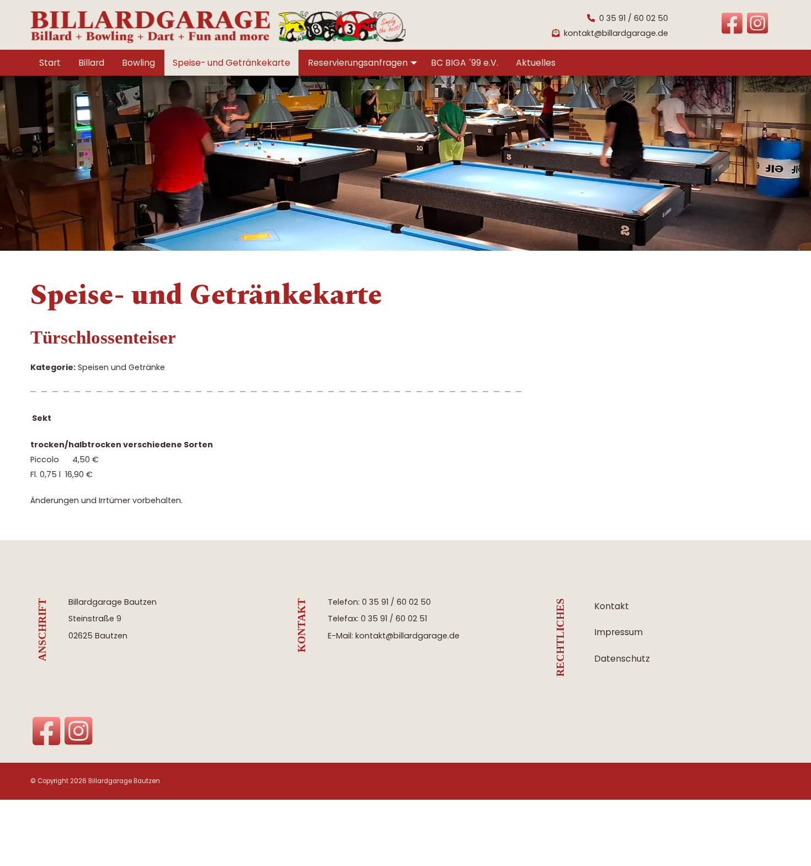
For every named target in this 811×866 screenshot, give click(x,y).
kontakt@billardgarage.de (616, 33)
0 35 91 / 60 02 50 (633, 18)
